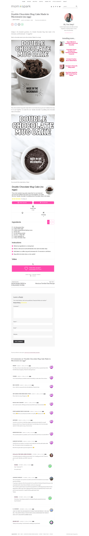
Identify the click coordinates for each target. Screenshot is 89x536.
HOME (18, 534)
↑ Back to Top (14, 534)
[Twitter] (60, 7)
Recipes (35, 1)
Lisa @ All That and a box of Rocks (22, 454)
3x (52, 222)
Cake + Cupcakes (33, 274)
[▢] (12, 227)
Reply (30, 376)
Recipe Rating (16, 302)
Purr (77, 534)
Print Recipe (23, 202)
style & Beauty (57, 1)
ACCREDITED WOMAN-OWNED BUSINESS (31, 534)
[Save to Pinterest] (12, 24)
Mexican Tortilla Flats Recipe (45, 282)
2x (50, 222)
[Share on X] (19, 24)
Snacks (38, 274)
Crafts (41, 1)
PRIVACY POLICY (46, 534)
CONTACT (41, 534)
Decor (29, 1)
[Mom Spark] (21, 6)
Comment (16, 306)
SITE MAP (51, 534)
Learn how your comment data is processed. (32, 352)
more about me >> (69, 32)
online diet (16, 521)
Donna (16, 464)
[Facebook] (58, 7)
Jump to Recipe (16, 19)
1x (48, 222)
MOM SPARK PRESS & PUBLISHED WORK (18, 283)
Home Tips (48, 1)
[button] (13, 199)
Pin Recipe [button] (45, 202)
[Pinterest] (56, 7)
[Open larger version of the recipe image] (49, 190)
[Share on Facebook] (15, 24)
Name (15, 321)
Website (15, 334)
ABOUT (22, 534)
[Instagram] (54, 7)
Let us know (32, 269)
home (23, 1)
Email (15, 328)
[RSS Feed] (51, 7)
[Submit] (76, 6)
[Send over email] (22, 24)
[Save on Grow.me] (25, 24)
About (65, 1)
